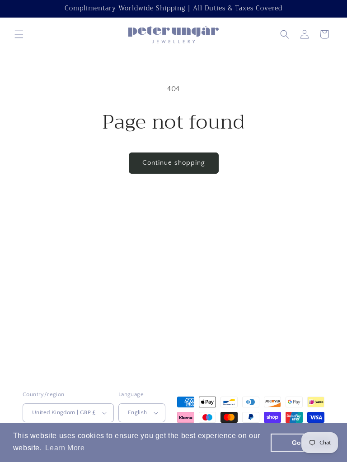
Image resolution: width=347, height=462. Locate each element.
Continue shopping (173, 162)
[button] (19, 34)
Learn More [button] (64, 448)
